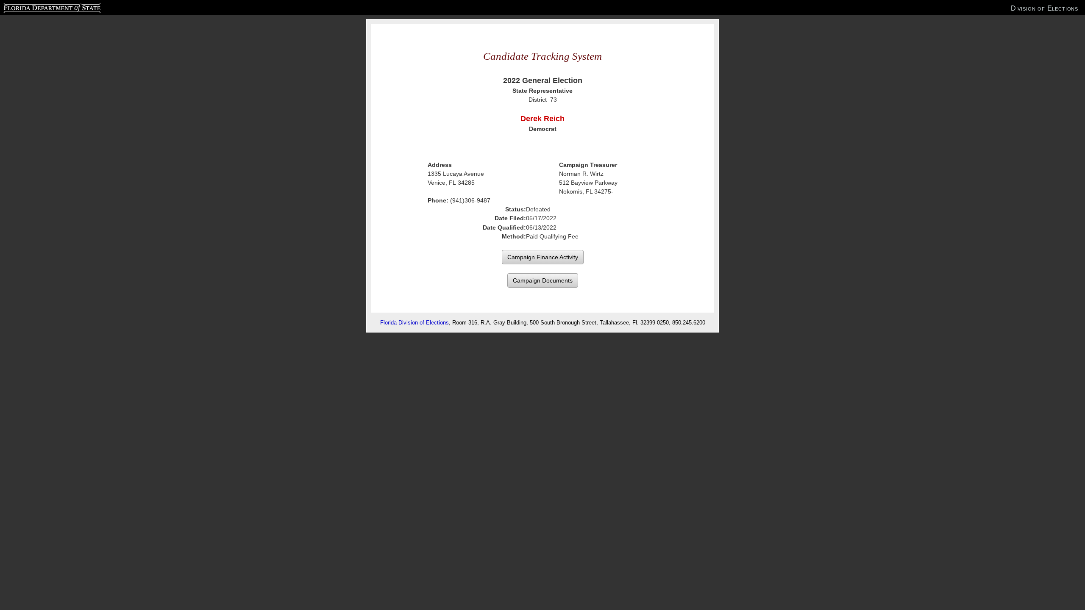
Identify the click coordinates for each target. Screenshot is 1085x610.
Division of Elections (1044, 8)
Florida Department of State (35, 7)
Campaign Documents (543, 280)
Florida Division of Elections (414, 322)
